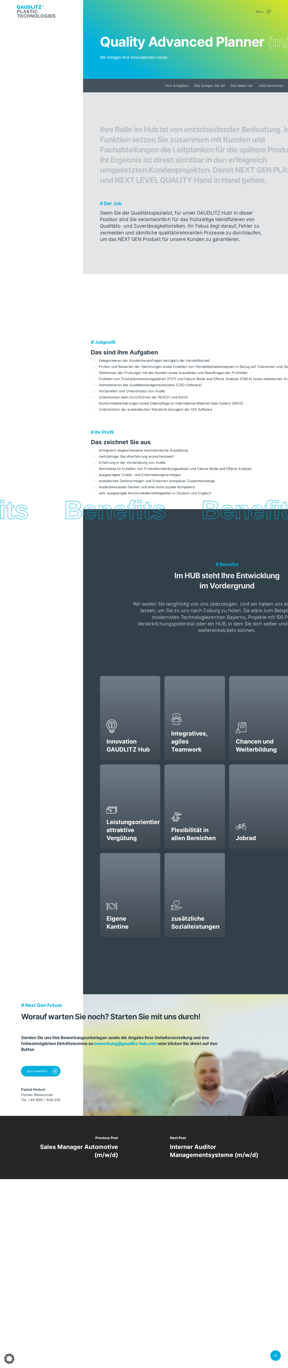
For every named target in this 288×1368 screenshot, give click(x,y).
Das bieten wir (241, 85)
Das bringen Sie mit (209, 85)
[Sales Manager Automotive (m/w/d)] (72, 1147)
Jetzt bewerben (271, 85)
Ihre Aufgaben (177, 85)
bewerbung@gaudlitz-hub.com (125, 1043)
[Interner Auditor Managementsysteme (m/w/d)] (216, 1147)
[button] (263, 11)
